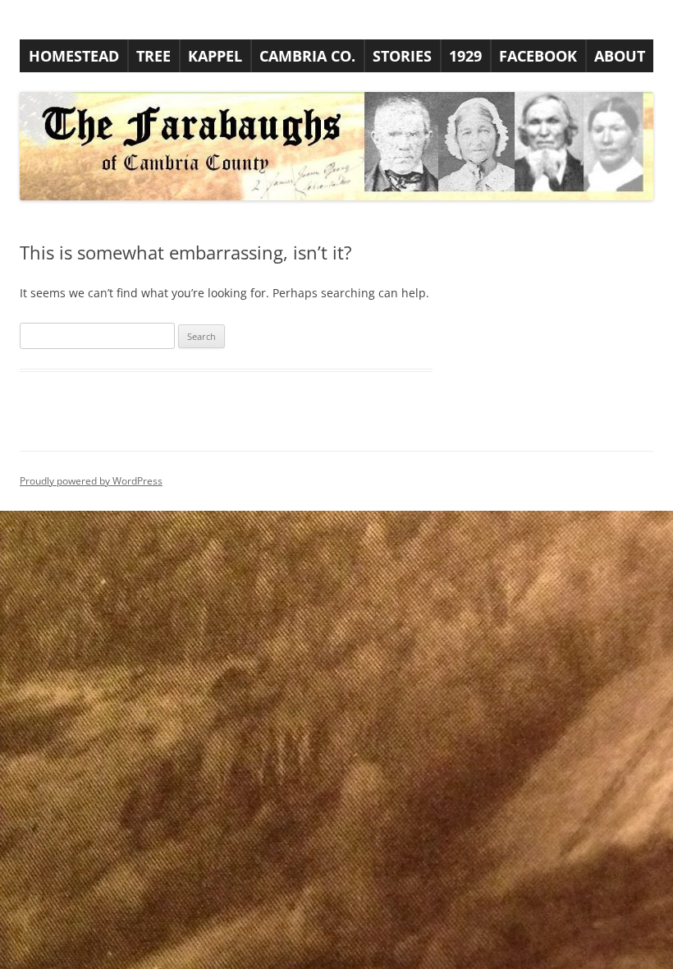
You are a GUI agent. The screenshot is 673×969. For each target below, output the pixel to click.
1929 (465, 56)
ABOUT (619, 56)
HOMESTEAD (74, 56)
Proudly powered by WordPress (91, 481)
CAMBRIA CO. (307, 56)
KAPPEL (215, 56)
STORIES (402, 56)
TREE (153, 56)
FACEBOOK (538, 56)
